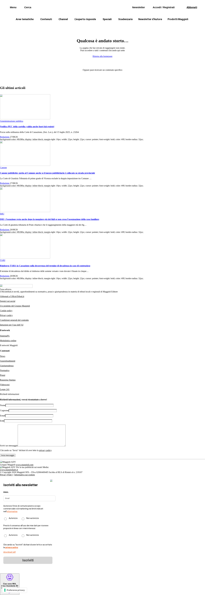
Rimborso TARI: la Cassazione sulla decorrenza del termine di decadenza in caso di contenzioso (45, 266)
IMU (52, 26)
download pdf (9, 552)
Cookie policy (6, 310)
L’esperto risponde (85, 19)
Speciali (107, 19)
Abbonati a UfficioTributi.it (12, 296)
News (2, 356)
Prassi (2, 375)
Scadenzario (125, 19)
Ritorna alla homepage (102, 56)
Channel (63, 19)
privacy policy (45, 450)
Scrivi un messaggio (9, 445)
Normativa (4, 370)
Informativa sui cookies (24, 475)
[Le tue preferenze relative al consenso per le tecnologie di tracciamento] (14, 590)
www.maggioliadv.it (9, 470)
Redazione (5, 137)
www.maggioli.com (24, 465)
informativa (12, 511)
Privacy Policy (6, 475)
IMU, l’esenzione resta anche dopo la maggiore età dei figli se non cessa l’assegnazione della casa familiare (49, 219)
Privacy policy (6, 315)
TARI (63, 26)
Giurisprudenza (7, 366)
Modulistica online (8, 340)
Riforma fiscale (80, 26)
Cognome (4, 410)
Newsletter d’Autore (150, 19)
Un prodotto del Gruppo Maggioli (15, 306)
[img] (51, 480)
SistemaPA (5, 336)
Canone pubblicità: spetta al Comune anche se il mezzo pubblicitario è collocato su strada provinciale (47, 173)
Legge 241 (4, 389)
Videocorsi (4, 384)
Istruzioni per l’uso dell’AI (11, 325)
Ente (2, 421)
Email (2, 415)
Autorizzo (13, 518)
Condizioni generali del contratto (14, 320)
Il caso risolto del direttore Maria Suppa (114, 26)
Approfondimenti (7, 361)
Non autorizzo (32, 518)
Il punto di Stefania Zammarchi (156, 26)
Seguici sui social (7, 301)
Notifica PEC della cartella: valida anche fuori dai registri (27, 126)
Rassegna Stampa (7, 380)
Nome (2, 405)
